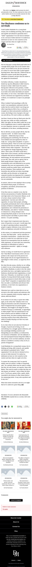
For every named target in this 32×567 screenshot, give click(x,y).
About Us (16, 522)
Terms (19, 560)
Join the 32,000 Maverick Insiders (14, 539)
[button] (19, 47)
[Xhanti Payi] (3, 45)
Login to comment (16, 500)
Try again (5, 509)
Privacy (13, 560)
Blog (16, 531)
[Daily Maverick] (16, 2)
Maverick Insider (16, 518)
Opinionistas (4, 413)
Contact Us (16, 526)
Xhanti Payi (11, 44)
